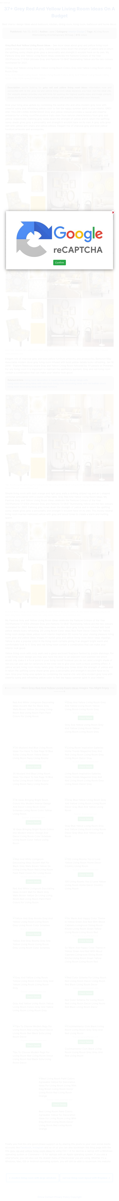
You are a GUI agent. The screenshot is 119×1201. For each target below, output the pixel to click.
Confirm (59, 262)
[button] (59, 600)
